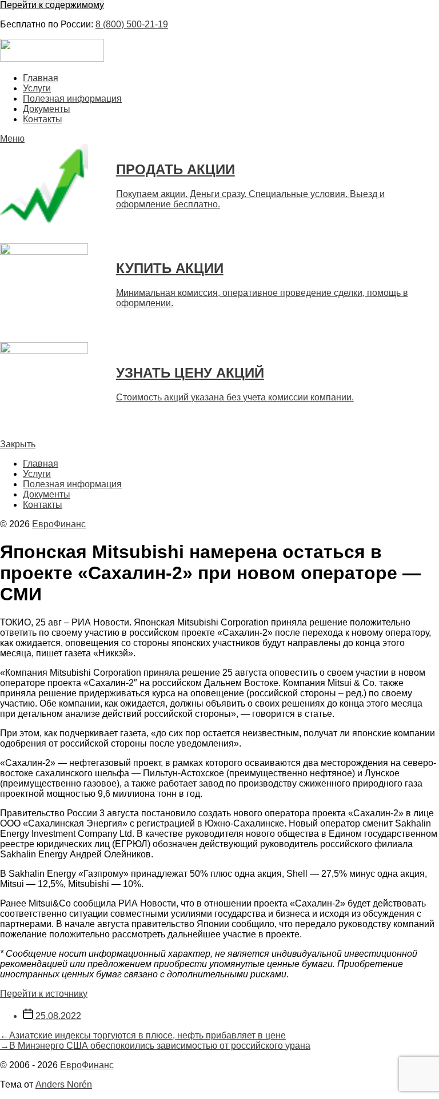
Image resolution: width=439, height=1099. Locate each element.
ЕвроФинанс (59, 524)
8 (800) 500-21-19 (131, 24)
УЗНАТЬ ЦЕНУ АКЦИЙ (190, 372)
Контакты (42, 119)
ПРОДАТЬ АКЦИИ (175, 169)
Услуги (37, 88)
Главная (40, 78)
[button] (219, 139)
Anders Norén (63, 1084)
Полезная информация (72, 98)
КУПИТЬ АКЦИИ (170, 268)
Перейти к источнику (43, 993)
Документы (46, 109)
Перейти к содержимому (52, 5)
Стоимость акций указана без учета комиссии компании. (235, 397)
